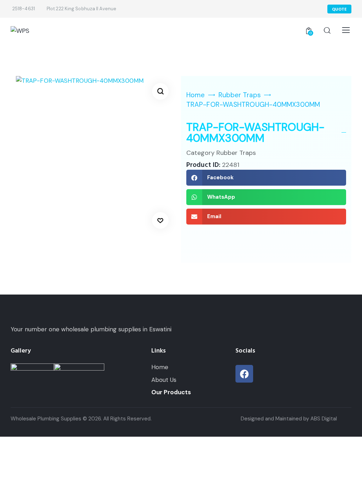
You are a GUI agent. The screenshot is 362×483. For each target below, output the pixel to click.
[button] (160, 91)
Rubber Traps (239, 95)
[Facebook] (244, 374)
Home (195, 95)
